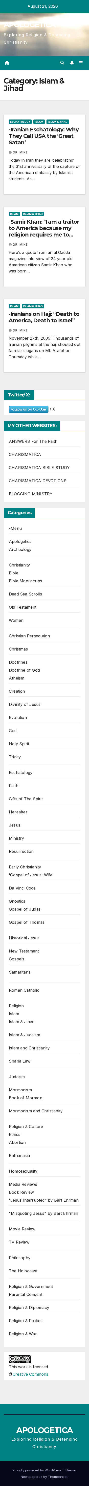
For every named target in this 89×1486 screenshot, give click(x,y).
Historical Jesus (24, 937)
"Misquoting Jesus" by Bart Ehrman (43, 1213)
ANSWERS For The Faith (33, 441)
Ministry (16, 838)
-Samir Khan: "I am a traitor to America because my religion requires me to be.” (44, 231)
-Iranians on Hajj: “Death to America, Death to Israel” (44, 317)
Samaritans (19, 972)
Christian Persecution (29, 635)
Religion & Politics (26, 1320)
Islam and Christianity (29, 1047)
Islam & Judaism (24, 1034)
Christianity (19, 565)
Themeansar (57, 1477)
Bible (13, 572)
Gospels (16, 958)
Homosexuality (23, 1171)
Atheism (16, 678)
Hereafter (18, 811)
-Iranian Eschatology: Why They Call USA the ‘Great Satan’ (44, 136)
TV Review (19, 1242)
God (13, 730)
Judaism (17, 1076)
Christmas (18, 649)
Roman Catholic (24, 990)
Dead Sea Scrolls (25, 594)
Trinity (15, 756)
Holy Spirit (19, 743)
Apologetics (20, 541)
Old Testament (23, 607)
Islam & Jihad (57, 121)
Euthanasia (19, 1155)
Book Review (21, 1192)
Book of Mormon (25, 1097)
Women (16, 620)
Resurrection (21, 851)
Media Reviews (23, 1184)
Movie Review (22, 1228)
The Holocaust (23, 1270)
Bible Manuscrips (25, 580)
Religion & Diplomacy (29, 1307)
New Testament (24, 951)
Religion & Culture (26, 1126)
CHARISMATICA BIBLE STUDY (39, 467)
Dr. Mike (20, 152)
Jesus (14, 825)
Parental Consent (25, 1294)
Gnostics (17, 901)
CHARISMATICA (25, 454)
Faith (13, 785)
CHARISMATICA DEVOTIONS (38, 480)
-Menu (15, 528)
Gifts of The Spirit (26, 798)
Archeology (20, 549)
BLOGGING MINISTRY (30, 493)
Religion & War (23, 1333)
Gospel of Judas (25, 909)
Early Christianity (25, 866)
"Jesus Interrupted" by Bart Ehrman (44, 1200)
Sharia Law (19, 1061)
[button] (62, 62)
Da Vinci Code (22, 888)
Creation (17, 691)
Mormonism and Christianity (36, 1110)
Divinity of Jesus (25, 704)
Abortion (17, 1142)
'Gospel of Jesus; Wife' (31, 874)
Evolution (18, 717)
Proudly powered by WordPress (38, 1470)
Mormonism (20, 1089)
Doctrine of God (24, 670)
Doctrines (18, 662)
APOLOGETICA (29, 24)
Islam (39, 121)
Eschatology (20, 121)
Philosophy (19, 1257)
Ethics (14, 1134)
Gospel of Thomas (26, 922)
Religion (16, 1005)
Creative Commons (30, 1374)
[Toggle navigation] (81, 63)
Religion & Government (31, 1286)
